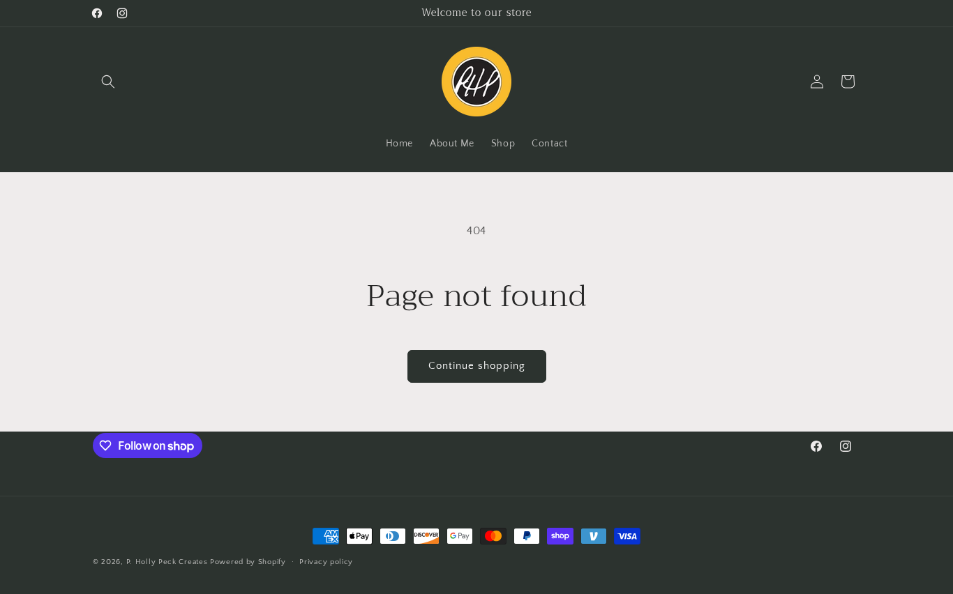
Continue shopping (476, 366)
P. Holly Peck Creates (167, 562)
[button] (108, 81)
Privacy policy (326, 562)
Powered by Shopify (248, 562)
